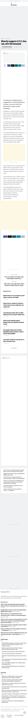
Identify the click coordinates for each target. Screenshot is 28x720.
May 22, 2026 (6, 343)
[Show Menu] (1, 4)
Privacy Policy (9, 715)
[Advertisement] (14, 22)
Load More (14, 348)
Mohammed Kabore (7, 46)
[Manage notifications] (24, 712)
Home (2, 38)
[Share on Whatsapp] (16, 65)
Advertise (3, 716)
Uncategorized (8, 38)
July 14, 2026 (6, 299)
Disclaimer (9, 716)
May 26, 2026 (6, 326)
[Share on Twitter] (12, 65)
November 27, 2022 (18, 46)
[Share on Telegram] (19, 65)
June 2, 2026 (6, 316)
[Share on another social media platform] (23, 65)
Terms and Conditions (19, 715)
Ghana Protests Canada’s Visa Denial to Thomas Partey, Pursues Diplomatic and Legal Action (13, 305)
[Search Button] (26, 4)
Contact (2, 715)
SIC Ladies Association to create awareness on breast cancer (14, 693)
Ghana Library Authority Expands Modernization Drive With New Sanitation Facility (13, 322)
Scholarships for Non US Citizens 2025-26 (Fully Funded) (13, 651)
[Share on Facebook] (9, 65)
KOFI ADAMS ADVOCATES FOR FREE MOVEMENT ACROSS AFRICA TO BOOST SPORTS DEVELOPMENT (13, 331)
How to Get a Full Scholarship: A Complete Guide (11, 653)
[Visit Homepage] (14, 4)
